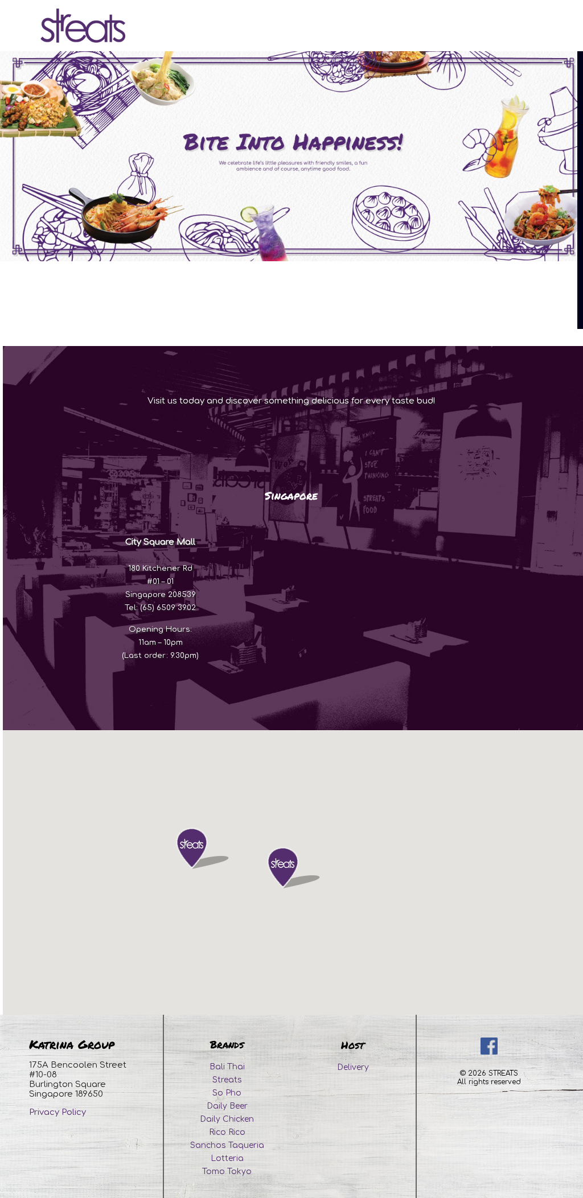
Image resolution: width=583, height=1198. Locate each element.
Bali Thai (227, 1067)
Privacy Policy (57, 1112)
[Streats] (82, 25)
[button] (281, 867)
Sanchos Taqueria (227, 1145)
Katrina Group (71, 1044)
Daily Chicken (227, 1119)
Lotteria (227, 1158)
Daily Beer (227, 1106)
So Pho (226, 1093)
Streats (227, 1080)
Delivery (353, 1067)
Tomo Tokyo (227, 1171)
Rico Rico (227, 1132)
